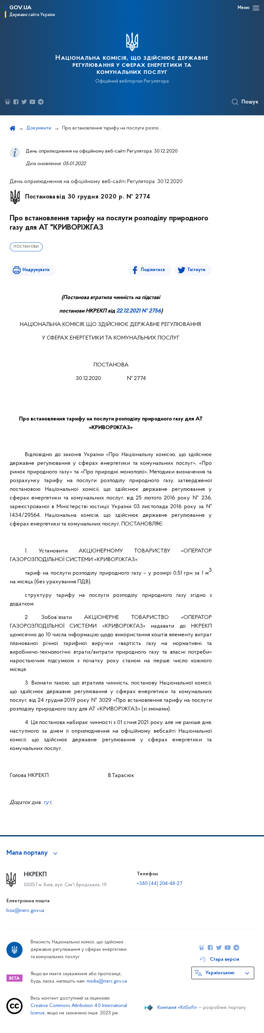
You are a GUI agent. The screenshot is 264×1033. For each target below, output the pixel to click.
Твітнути (196, 270)
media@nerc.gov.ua (107, 981)
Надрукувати (36, 270)
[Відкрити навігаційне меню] (256, 8)
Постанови (26, 247)
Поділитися (153, 270)
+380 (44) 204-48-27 (159, 883)
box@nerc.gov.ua (25, 910)
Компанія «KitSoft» (177, 1007)
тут (47, 803)
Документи (38, 128)
